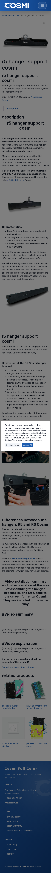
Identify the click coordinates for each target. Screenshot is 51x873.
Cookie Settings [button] (12, 445)
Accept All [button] (27, 445)
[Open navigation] (42, 5)
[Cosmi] (16, 5)
